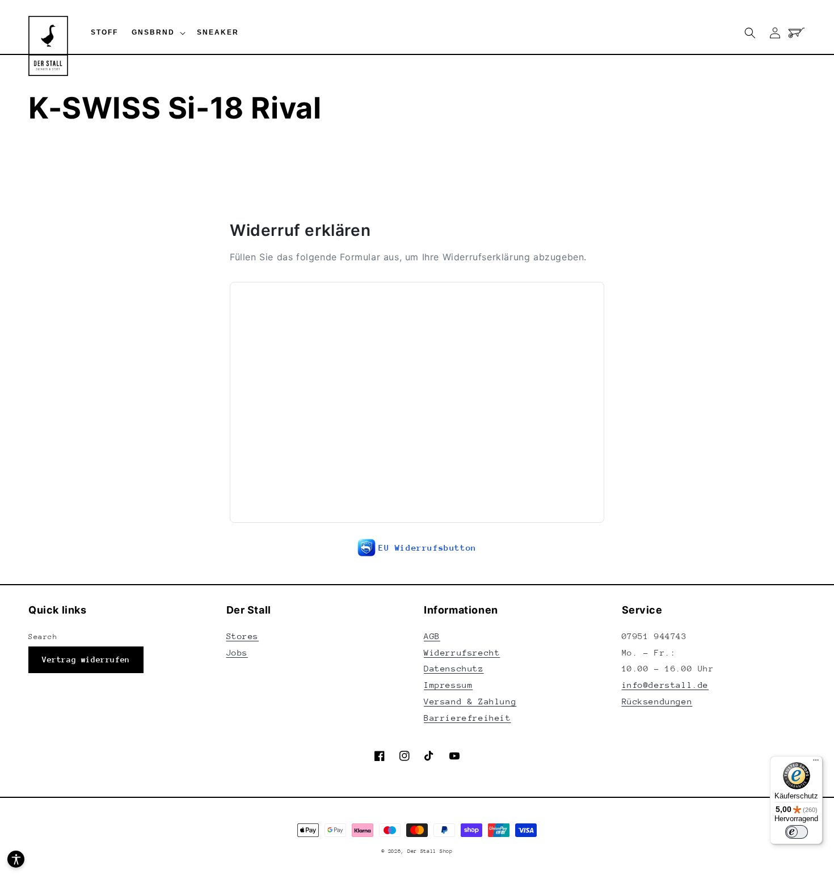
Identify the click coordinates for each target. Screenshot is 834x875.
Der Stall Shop (430, 851)
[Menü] (816, 763)
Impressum (448, 685)
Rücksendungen (657, 701)
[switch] (796, 832)
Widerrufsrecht (462, 652)
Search (43, 636)
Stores (242, 636)
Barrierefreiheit (467, 717)
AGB (432, 636)
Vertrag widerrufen (86, 659)
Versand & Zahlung (470, 701)
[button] (157, 33)
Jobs (237, 652)
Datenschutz (454, 668)
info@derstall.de (665, 685)
